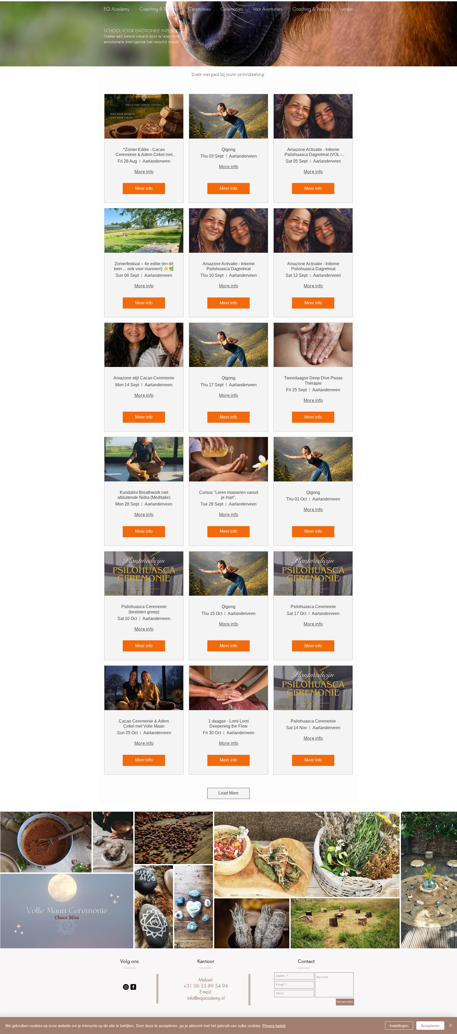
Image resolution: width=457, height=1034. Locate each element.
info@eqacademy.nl (206, 998)
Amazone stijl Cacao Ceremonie (143, 378)
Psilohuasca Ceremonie (313, 606)
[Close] (450, 1025)
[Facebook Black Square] (133, 987)
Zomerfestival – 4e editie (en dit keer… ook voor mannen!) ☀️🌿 (144, 266)
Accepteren (430, 1025)
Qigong (228, 149)
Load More (228, 793)
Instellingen (399, 1025)
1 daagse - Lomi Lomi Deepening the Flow (228, 723)
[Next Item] (448, 880)
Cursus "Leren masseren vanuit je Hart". (228, 495)
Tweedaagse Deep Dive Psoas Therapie (313, 380)
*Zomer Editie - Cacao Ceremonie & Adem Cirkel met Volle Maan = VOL (144, 152)
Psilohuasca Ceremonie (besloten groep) (144, 609)
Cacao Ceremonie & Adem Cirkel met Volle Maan (144, 723)
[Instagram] (126, 987)
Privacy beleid (274, 1025)
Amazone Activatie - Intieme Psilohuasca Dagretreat (229, 266)
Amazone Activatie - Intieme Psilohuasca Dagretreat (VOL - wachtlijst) (313, 152)
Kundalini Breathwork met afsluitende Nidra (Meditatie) (143, 495)
